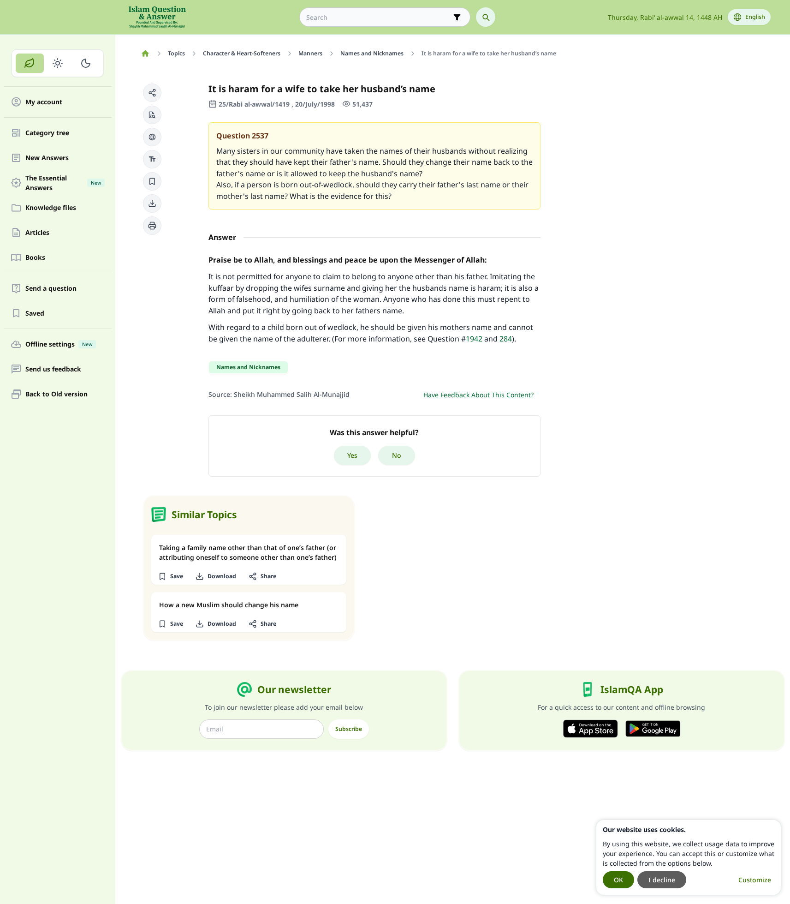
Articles (37, 232)
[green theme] (30, 63)
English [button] (755, 17)
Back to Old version (56, 394)
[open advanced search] (457, 17)
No (396, 455)
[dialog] (688, 857)
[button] (152, 93)
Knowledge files (50, 208)
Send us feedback (53, 369)
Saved (34, 313)
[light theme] (58, 63)
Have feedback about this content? (478, 394)
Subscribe (348, 729)
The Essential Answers (63, 183)
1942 (474, 339)
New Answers (47, 158)
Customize (754, 879)
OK (618, 879)
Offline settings (58, 344)
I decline (661, 879)
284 (505, 339)
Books (35, 257)
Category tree (47, 133)
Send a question (51, 288)
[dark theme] (85, 63)
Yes (352, 455)
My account (43, 102)
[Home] (145, 53)
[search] (485, 17)
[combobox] (378, 17)
